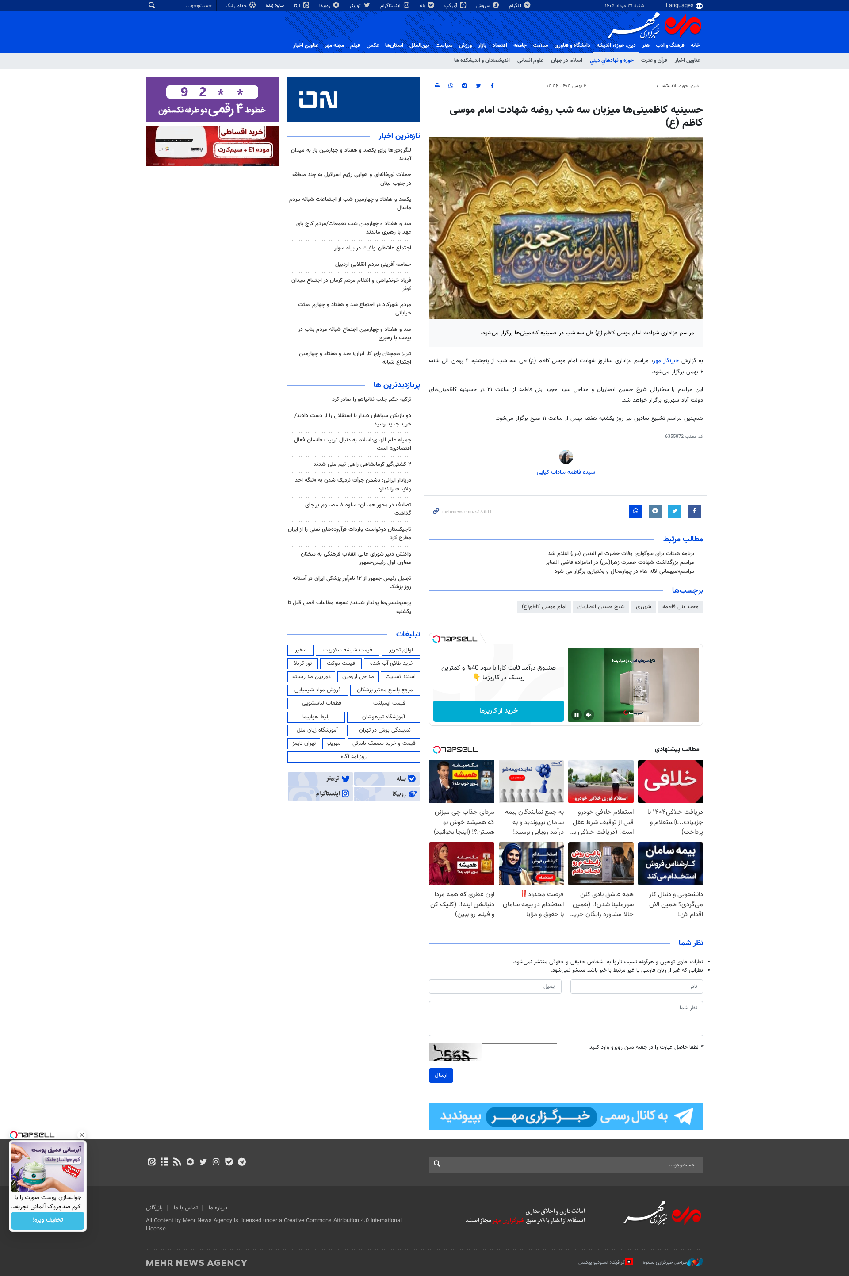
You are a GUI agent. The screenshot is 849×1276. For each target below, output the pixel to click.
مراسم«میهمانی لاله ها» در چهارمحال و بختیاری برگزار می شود (624, 571)
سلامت (540, 45)
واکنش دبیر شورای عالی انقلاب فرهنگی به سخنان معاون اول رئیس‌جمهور (356, 558)
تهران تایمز (304, 743)
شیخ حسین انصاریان (601, 606)
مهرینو (334, 743)
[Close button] (81, 1134)
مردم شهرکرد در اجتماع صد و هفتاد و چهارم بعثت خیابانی (354, 309)
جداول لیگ (237, 6)
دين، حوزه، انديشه (616, 45)
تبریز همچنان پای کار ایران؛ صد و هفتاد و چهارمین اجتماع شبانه (355, 358)
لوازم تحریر (401, 650)
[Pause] (576, 714)
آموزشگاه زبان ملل (317, 730)
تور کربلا (303, 663)
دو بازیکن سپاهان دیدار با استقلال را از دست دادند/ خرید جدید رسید (352, 420)
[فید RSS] (177, 1163)
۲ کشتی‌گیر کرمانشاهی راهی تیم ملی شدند (362, 464)
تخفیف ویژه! (48, 1221)
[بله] (228, 1163)
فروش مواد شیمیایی (317, 690)
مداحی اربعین (358, 676)
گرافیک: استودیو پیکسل (601, 1262)
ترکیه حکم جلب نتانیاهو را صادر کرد (371, 399)
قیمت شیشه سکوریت (347, 650)
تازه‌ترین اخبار (399, 136)
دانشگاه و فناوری (572, 45)
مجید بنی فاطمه (680, 606)
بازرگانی (154, 1207)
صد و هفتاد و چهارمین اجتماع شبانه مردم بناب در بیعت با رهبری (354, 333)
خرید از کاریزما (498, 711)
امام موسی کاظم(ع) (544, 606)
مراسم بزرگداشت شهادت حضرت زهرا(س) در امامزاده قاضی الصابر (620, 562)
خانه (695, 45)
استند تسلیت (401, 676)
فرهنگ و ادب (670, 45)
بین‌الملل (419, 45)
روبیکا (325, 6)
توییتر (355, 6)
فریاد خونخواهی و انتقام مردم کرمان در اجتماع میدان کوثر (351, 284)
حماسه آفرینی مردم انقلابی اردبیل (373, 264)
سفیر (300, 650)
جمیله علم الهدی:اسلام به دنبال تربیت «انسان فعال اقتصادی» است (352, 444)
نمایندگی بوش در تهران (385, 730)
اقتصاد (500, 45)
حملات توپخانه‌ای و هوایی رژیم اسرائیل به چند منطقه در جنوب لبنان (351, 179)
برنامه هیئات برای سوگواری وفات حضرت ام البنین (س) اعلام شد (621, 553)
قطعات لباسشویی (321, 703)
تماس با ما (186, 1207)
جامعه (520, 45)
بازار (482, 45)
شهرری (643, 606)
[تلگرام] (241, 1163)
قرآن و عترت (654, 60)
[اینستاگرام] (216, 1163)
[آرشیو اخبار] (164, 1163)
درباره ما (218, 1207)
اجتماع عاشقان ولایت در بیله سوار (372, 248)
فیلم (355, 45)
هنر (646, 45)
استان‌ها (394, 45)
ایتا (298, 6)
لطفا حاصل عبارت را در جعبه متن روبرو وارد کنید (646, 1047)
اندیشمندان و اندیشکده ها (482, 60)
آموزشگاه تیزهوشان (383, 717)
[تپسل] (436, 639)
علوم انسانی (530, 60)
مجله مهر (334, 45)
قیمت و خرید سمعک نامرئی (384, 743)
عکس (373, 45)
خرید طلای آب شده (391, 663)
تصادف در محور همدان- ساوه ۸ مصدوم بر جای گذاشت (358, 509)
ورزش (465, 45)
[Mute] (589, 714)
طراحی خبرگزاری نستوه (665, 1262)
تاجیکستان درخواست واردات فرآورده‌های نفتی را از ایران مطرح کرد (349, 533)
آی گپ (451, 6)
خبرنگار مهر (666, 360)
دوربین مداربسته (311, 676)
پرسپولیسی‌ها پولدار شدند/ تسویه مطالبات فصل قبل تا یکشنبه (349, 607)
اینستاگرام (391, 6)
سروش (483, 6)
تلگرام (516, 6)
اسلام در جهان (566, 60)
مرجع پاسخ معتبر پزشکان (385, 690)
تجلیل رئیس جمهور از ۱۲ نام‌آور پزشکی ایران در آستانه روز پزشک (352, 582)
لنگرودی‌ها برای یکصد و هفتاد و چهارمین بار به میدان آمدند (351, 154)
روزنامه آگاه (354, 756)
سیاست (444, 45)
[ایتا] (151, 1163)
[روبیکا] (190, 1163)
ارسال (441, 1075)
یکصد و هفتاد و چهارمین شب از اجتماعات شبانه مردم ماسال (350, 203)
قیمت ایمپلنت (389, 703)
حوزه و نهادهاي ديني (612, 60)
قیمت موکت (341, 663)
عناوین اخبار (687, 60)
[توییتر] (203, 1163)
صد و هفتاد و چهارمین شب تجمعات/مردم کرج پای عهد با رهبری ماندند (353, 228)
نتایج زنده (275, 5)
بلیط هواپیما (316, 717)
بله (423, 6)
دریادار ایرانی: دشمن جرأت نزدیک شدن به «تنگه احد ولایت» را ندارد (353, 484)
